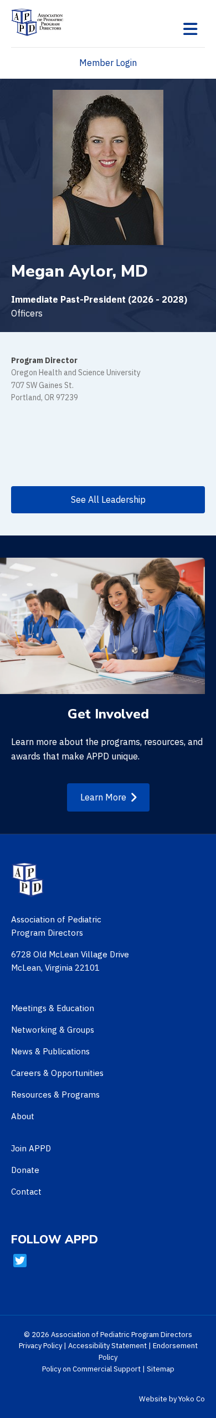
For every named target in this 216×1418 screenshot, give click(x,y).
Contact (26, 1191)
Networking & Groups (52, 1029)
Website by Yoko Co (172, 1399)
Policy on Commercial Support (91, 1369)
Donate (25, 1170)
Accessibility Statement (107, 1345)
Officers (27, 313)
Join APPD (31, 1148)
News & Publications (50, 1051)
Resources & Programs (55, 1094)
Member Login (108, 62)
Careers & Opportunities (57, 1073)
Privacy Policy (40, 1345)
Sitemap (160, 1369)
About (22, 1116)
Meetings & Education (52, 1008)
